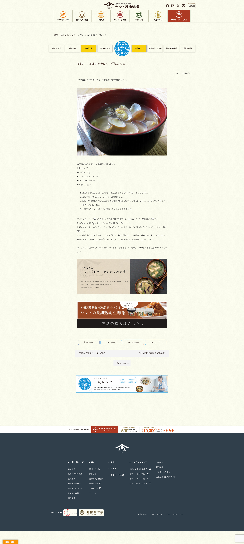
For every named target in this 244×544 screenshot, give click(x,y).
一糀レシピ (139, 48)
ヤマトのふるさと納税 (139, 484)
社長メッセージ (74, 484)
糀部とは (72, 48)
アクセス (92, 493)
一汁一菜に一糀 (77, 462)
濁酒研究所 (93, 484)
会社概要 (71, 479)
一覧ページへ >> (122, 363)
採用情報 (71, 498)
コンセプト (72, 469)
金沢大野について (75, 488)
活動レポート (105, 48)
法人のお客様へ (74, 493)
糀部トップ (56, 48)
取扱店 (113, 469)
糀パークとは (94, 469)
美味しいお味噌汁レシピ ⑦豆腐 (92, 353)
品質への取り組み (75, 474)
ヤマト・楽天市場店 (138, 474)
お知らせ (159, 462)
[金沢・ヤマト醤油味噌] (122, 5)
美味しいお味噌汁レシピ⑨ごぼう (152, 353)
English (192, 6)
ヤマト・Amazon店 (138, 479)
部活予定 (88, 48)
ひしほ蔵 (92, 474)
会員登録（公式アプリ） (166, 477)
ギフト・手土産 (117, 475)
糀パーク (95, 462)
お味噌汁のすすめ (68, 35)
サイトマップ (156, 514)
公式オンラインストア (139, 469)
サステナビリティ (163, 472)
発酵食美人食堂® (96, 479)
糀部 (56, 35)
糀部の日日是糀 (171, 48)
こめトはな (93, 488)
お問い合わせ (143, 514)
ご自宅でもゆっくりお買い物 (77, 429)
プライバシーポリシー (174, 514)
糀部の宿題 (188, 48)
